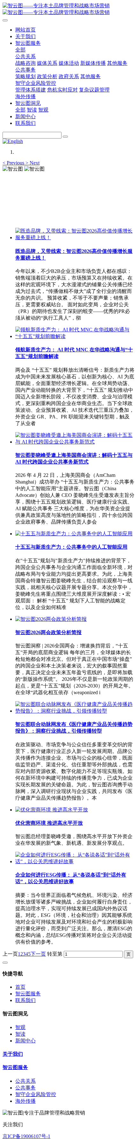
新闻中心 (25, 1040)
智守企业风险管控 (35, 1094)
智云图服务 (28, 993)
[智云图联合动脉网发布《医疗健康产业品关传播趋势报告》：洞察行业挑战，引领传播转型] (74, 711)
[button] (14, 163)
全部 (20, 49)
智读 (20, 1034)
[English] (13, 141)
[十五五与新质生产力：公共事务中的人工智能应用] (74, 533)
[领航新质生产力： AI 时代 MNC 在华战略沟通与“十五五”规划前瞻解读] (74, 336)
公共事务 (25, 1087)
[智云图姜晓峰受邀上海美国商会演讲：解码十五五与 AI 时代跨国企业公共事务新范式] (74, 441)
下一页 (38, 954)
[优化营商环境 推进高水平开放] (51, 809)
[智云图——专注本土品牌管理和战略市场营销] (68, 9)
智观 (20, 1027)
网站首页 (25, 29)
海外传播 (25, 1101)
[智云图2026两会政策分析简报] (51, 619)
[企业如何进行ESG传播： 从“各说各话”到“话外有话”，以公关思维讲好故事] (74, 861)
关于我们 (13, 1054)
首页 (20, 987)
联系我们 (25, 1000)
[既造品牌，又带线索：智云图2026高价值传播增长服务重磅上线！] (74, 237)
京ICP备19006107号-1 (26, 1136)
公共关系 (25, 1081)
